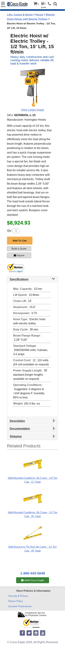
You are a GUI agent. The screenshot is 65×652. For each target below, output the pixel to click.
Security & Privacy (18, 595)
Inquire (20, 255)
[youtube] (42, 633)
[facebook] (22, 633)
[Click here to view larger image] (32, 88)
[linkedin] (35, 633)
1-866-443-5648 (32, 573)
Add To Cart (20, 240)
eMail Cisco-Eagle (34, 580)
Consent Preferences (20, 606)
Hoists (39, 14)
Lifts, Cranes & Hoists (20, 14)
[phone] (50, 4)
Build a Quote (19, 248)
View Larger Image (32, 109)
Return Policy (15, 601)
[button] (55, 4)
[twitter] (29, 633)
